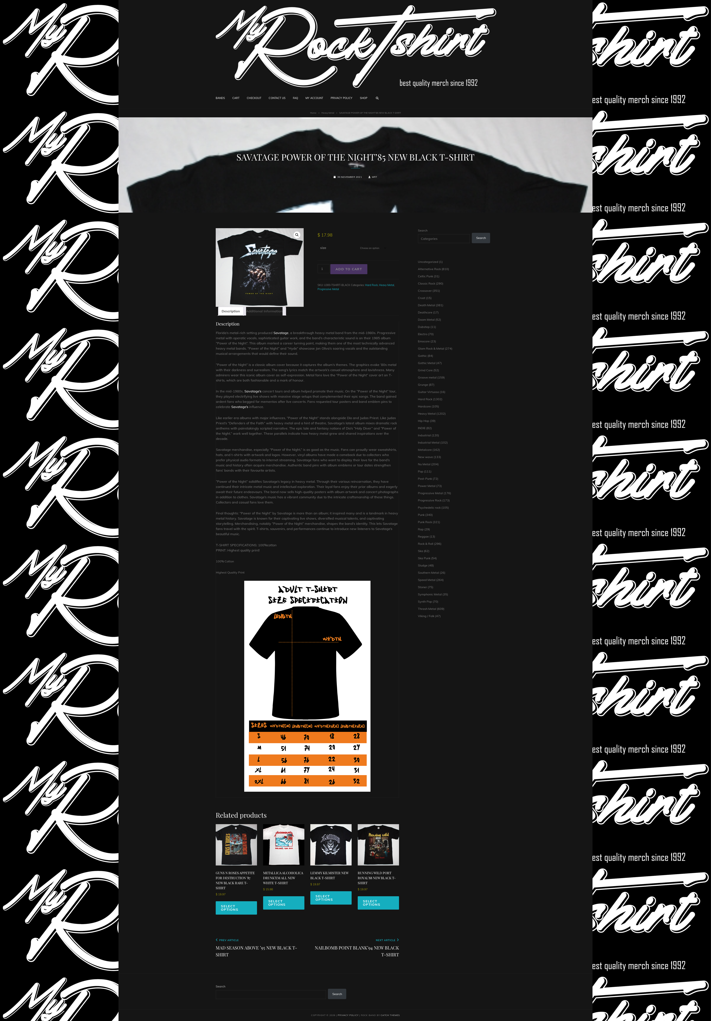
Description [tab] (231, 311)
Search (423, 230)
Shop (364, 98)
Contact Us (277, 98)
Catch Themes (390, 1015)
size (323, 248)
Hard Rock (371, 285)
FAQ (295, 98)
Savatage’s (252, 391)
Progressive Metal (328, 289)
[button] (297, 235)
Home (313, 112)
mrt (374, 177)
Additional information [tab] (264, 311)
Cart (236, 98)
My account (314, 98)
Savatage (280, 333)
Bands (220, 98)
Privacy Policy (342, 98)
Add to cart (349, 269)
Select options (229, 908)
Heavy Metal (327, 112)
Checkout (254, 98)
